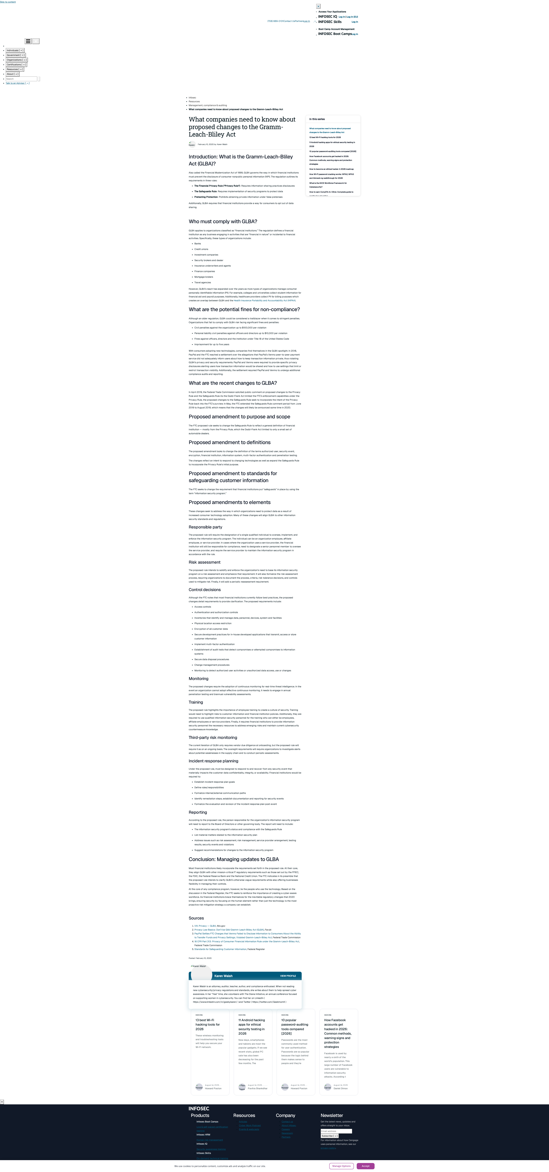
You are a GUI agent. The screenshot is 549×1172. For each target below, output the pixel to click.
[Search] (39, 78)
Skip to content (8, 1)
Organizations (17, 59)
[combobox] (21, 78)
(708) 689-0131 (275, 21)
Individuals (15, 50)
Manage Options (341, 1166)
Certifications (16, 64)
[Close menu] (35, 41)
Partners (299, 21)
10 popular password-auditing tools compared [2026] (332, 151)
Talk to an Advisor (18, 83)
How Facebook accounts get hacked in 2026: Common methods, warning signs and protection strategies (330, 160)
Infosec (192, 97)
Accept (365, 1166)
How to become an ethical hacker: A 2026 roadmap (331, 169)
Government (16, 55)
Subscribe (330, 1135)
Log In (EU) (352, 16)
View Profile (288, 975)
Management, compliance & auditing (208, 105)
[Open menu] (28, 41)
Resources (15, 69)
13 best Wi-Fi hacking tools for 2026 (325, 137)
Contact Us (289, 21)
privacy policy (328, 1148)
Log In (342, 16)
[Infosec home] (12, 41)
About (12, 73)
